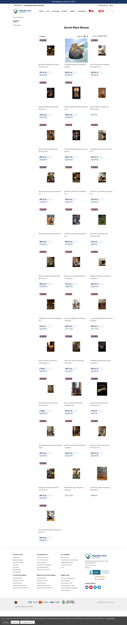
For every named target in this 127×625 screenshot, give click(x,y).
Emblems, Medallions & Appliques (69, 587)
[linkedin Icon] (99, 587)
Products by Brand (65, 590)
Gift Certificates (17, 569)
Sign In (111, 5)
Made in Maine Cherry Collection (21, 587)
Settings (6, 622)
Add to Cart (50, 59)
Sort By (94, 36)
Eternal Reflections (17, 583)
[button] (23, 602)
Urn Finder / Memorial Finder (68, 578)
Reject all (15, 622)
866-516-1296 (17, 5)
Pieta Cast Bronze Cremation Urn (50, 234)
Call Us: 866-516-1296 (90, 565)
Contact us (87, 567)
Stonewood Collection (18, 580)
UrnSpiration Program (66, 564)
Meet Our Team (65, 557)
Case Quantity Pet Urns (66, 583)
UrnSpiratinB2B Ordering (67, 562)
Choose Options (102, 228)
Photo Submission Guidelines (44, 564)
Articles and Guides (41, 562)
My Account (16, 564)
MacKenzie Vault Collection (19, 585)
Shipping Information (18, 560)
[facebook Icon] (86, 587)
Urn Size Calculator (65, 580)
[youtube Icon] (91, 587)
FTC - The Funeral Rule (42, 560)
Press (62, 567)
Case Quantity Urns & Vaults (68, 585)
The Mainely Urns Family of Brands (69, 560)
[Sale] (100, 11)
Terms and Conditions (20, 606)
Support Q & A (16, 557)
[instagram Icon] (95, 587)
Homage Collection (17, 578)
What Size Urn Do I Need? (43, 569)
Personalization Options (43, 567)
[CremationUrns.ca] (91, 11)
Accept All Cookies (27, 622)
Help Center (16, 567)
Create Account (103, 5)
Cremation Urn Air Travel (43, 557)
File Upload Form (17, 572)
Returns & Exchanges (18, 562)
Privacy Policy (29, 606)
